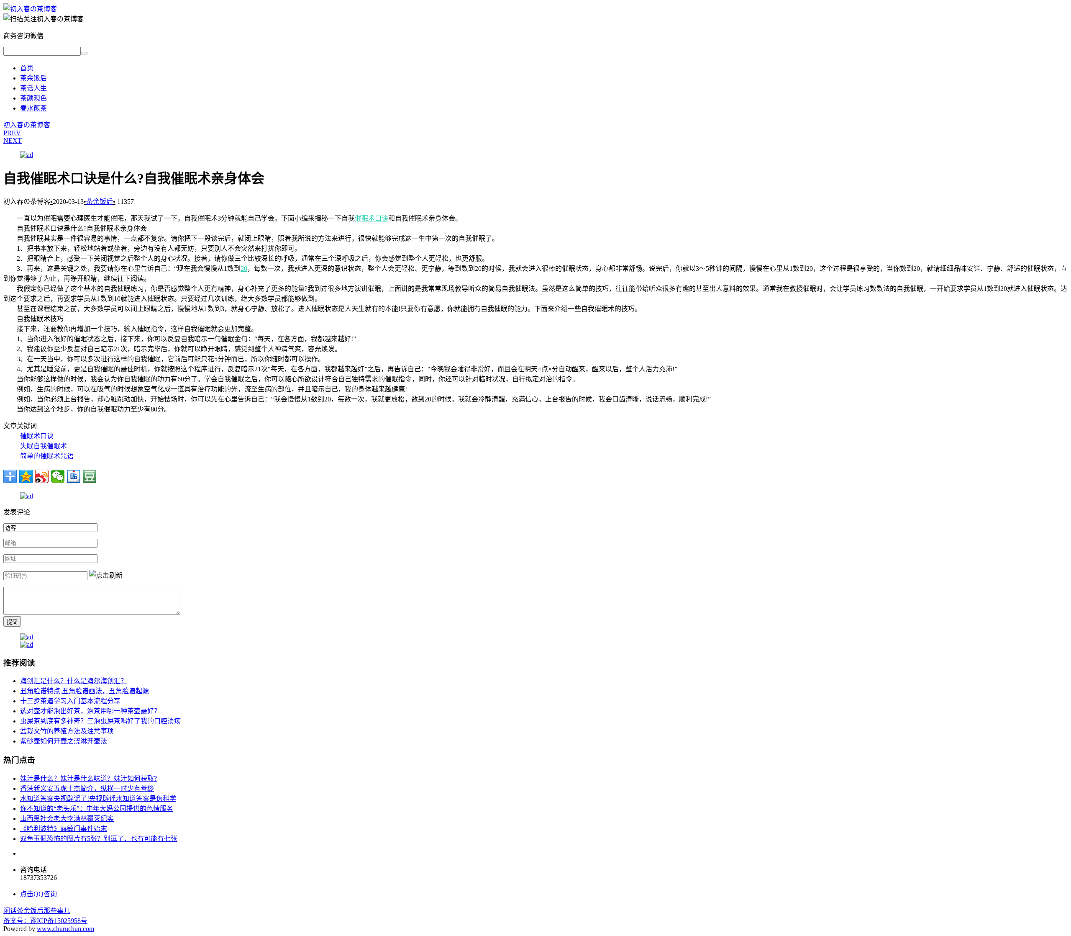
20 (244, 268)
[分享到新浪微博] (42, 476)
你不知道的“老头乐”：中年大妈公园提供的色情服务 (96, 808)
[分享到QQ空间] (26, 476)
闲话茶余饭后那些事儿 (36, 910)
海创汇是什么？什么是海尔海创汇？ (73, 680)
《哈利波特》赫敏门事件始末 (63, 828)
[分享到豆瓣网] (89, 476)
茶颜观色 (33, 98)
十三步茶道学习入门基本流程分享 (70, 701)
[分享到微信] (57, 476)
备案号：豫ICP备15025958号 (45, 920)
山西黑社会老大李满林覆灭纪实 (67, 818)
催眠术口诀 (371, 218)
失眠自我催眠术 (43, 446)
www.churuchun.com (65, 928)
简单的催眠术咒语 (47, 456)
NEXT (12, 140)
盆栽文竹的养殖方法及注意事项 (67, 731)
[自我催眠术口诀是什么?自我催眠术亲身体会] (30, 9)
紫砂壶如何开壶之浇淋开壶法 (63, 741)
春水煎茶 (33, 108)
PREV (12, 132)
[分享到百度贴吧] (73, 476)
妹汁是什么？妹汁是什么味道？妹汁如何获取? (88, 778)
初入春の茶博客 (26, 125)
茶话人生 (33, 88)
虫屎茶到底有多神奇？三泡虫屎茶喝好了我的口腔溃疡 (100, 721)
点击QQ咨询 (38, 893)
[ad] (26, 154)
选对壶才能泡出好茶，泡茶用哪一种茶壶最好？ (90, 711)
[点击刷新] (106, 575)
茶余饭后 (33, 78)
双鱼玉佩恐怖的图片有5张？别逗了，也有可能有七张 (98, 838)
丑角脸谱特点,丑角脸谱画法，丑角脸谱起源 (84, 690)
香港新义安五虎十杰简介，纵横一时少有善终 (87, 788)
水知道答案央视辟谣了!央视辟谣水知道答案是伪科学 (98, 798)
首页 (26, 68)
